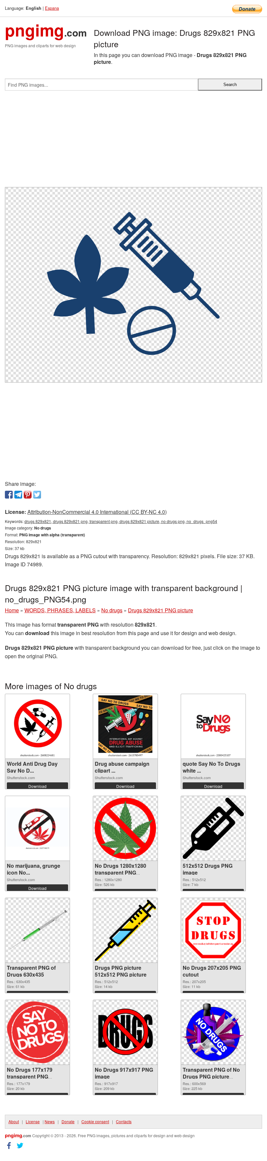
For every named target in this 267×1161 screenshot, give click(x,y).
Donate (68, 1121)
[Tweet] (37, 495)
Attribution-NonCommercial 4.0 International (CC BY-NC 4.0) (97, 511)
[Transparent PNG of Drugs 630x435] (37, 930)
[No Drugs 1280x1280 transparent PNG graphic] (125, 828)
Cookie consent (95, 1121)
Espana (52, 8)
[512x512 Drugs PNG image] (213, 828)
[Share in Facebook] (9, 495)
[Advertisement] (133, 141)
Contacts (124, 1121)
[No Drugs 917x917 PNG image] (125, 1032)
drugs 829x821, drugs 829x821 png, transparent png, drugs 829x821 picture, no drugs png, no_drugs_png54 (120, 521)
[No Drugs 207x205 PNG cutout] (213, 930)
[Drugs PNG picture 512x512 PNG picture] (125, 930)
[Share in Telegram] (18, 495)
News (50, 1121)
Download (37, 786)
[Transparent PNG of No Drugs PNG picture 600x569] (213, 1032)
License (33, 1121)
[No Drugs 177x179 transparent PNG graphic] (37, 1032)
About (13, 1121)
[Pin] (28, 495)
